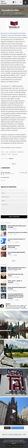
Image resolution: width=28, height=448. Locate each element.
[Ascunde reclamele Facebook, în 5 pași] (3, 241)
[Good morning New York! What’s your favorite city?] (14, 411)
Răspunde (3, 180)
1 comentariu (19, 13)
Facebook (15, 228)
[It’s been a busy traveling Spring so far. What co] (14, 325)
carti (7, 152)
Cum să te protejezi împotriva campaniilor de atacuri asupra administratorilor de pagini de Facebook (15, 296)
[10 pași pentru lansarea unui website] (3, 234)
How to (15, 234)
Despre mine (4, 434)
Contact (24, 434)
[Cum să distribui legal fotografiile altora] (3, 254)
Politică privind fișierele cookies (15, 434)
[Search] (20, 2)
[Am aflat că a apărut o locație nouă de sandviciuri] (14, 382)
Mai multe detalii (18, 445)
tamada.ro (15, 154)
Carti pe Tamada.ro (16, 147)
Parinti (9, 154)
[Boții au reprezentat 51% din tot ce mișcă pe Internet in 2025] (3, 269)
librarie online (20, 152)
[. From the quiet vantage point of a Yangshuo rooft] (14, 354)
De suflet (17, 283)
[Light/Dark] (14, 2)
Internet (15, 270)
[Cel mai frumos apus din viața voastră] (3, 276)
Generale (15, 255)
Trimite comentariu (14, 216)
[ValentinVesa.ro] (3, 2)
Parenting (3, 154)
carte (3, 152)
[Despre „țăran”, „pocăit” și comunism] (3, 282)
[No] (26, 443)
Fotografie (17, 277)
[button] (25, 2)
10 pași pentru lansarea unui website (17, 232)
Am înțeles (9, 445)
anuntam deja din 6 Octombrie (17, 33)
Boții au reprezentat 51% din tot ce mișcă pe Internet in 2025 (17, 268)
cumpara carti (12, 152)
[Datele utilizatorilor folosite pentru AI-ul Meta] (3, 227)
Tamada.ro (4, 35)
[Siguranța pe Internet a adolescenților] (3, 247)
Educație (15, 248)
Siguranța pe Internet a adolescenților (14, 246)
